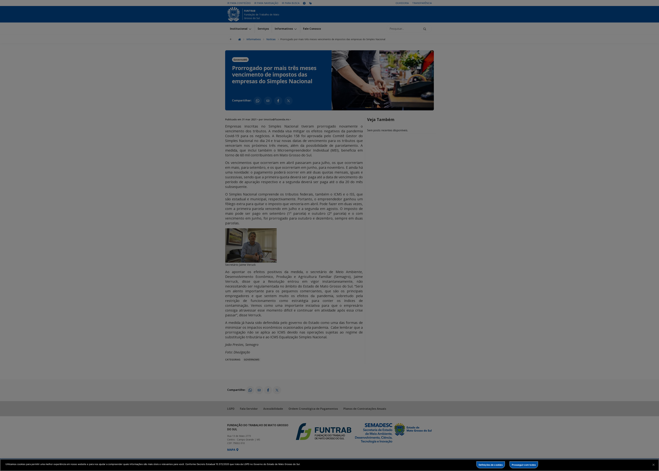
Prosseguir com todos (524, 464)
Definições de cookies (491, 464)
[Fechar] (653, 464)
